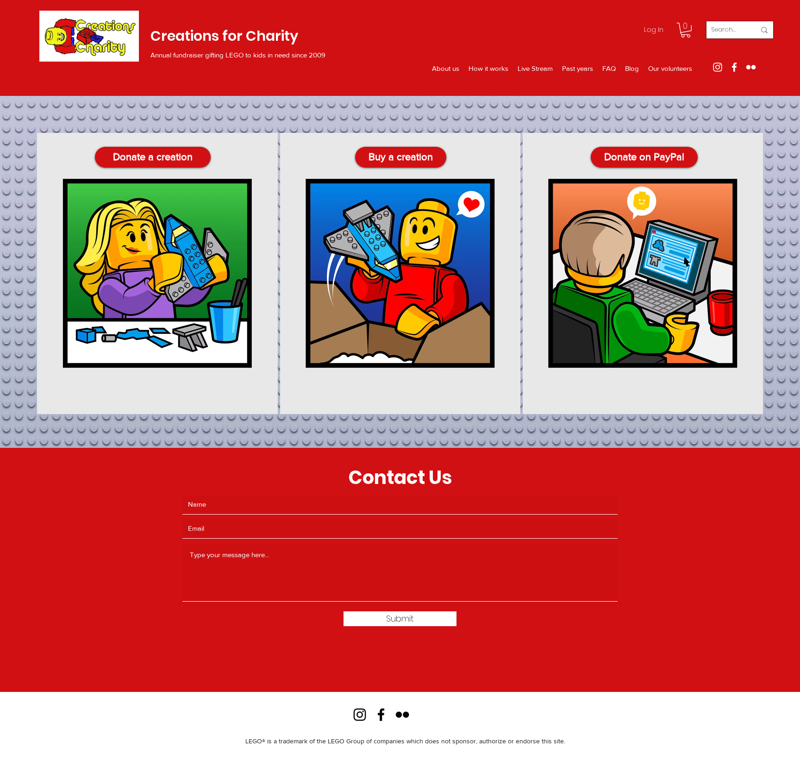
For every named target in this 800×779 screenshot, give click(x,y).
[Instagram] (718, 67)
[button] (685, 30)
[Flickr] (751, 67)
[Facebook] (734, 67)
